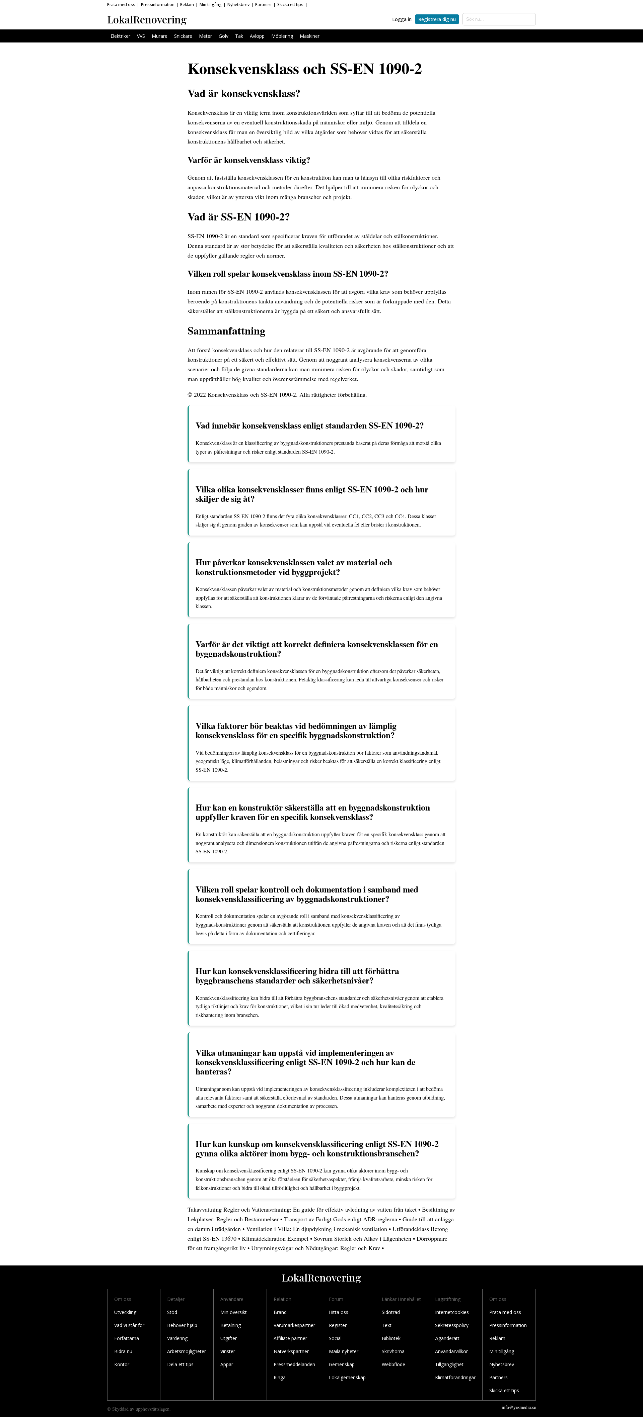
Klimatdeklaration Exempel (275, 1238)
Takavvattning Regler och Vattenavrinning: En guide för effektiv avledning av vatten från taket (302, 1209)
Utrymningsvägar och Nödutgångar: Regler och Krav (315, 1248)
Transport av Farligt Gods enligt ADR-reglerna (340, 1219)
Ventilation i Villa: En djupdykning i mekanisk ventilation (316, 1229)
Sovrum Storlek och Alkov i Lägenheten (362, 1238)
